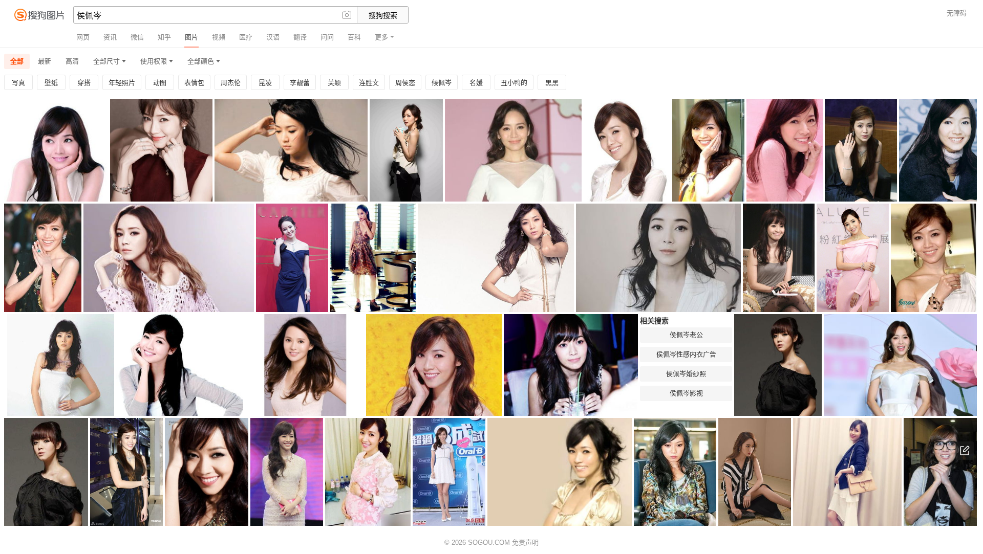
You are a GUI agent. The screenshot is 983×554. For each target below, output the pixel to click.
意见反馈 (964, 450)
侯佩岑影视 (686, 393)
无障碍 (957, 13)
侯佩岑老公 (686, 335)
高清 (72, 61)
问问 (327, 37)
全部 (17, 61)
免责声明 (525, 542)
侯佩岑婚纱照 (686, 374)
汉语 (273, 37)
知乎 (164, 37)
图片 (191, 37)
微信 (137, 37)
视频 (218, 37)
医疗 (245, 37)
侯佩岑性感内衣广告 (686, 354)
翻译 (300, 37)
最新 (44, 61)
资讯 (110, 37)
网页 (83, 37)
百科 (354, 37)
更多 (381, 37)
